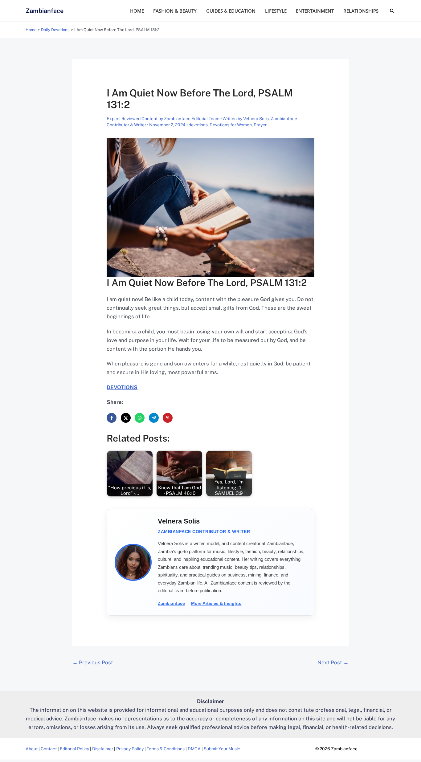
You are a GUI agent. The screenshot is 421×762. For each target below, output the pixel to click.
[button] (392, 11)
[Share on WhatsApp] (140, 418)
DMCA (194, 748)
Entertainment (315, 11)
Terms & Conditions (166, 748)
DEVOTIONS (122, 387)
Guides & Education (230, 11)
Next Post (333, 662)
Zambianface (44, 10)
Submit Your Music (222, 748)
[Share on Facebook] (111, 418)
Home (137, 11)
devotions (198, 124)
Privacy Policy (130, 748)
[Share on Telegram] (154, 418)
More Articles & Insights (216, 603)
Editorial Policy (74, 748)
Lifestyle (276, 11)
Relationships (360, 11)
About (32, 748)
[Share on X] (126, 418)
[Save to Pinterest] (168, 418)
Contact (49, 748)
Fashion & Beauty (175, 11)
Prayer (260, 124)
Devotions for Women (231, 124)
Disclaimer (102, 748)
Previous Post (92, 662)
